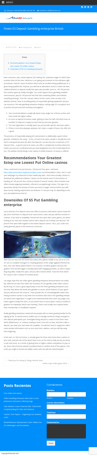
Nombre (51, 390)
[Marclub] (16, 17)
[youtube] (88, 8)
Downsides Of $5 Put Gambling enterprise (26, 69)
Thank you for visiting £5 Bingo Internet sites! (24, 360)
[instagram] (91, 8)
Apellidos (70, 398)
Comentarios (53, 422)
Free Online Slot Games (13, 393)
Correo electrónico (56, 403)
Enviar (51, 443)
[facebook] (82, 8)
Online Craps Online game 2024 (56, 363)
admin (38, 47)
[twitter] (85, 8)
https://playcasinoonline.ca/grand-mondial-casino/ (23, 172)
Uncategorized (26, 47)
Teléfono (52, 412)
